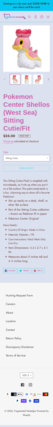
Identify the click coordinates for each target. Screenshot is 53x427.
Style (5, 152)
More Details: (10, 225)
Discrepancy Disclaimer (20, 347)
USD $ (25, 375)
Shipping (8, 141)
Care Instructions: (27, 241)
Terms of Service (16, 355)
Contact (10, 330)
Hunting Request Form (19, 295)
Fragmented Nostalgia (25, 411)
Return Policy (13, 338)
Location (11, 321)
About (9, 313)
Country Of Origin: (26, 230)
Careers (10, 304)
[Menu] (48, 16)
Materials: (21, 234)
